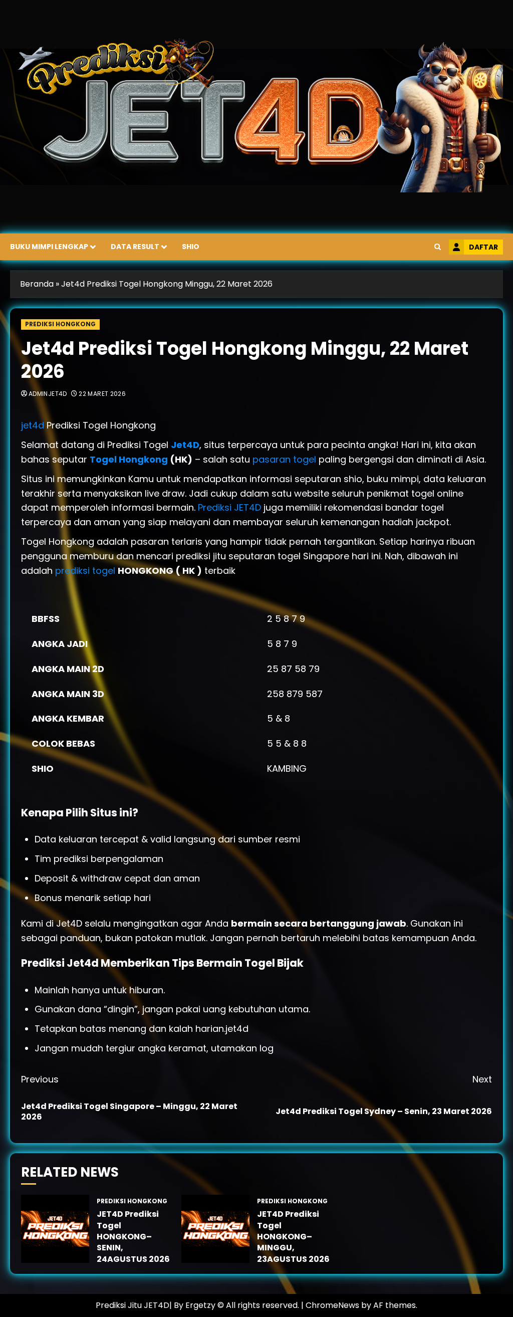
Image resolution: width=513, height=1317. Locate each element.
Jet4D (185, 444)
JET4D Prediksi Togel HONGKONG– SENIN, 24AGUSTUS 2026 (133, 1236)
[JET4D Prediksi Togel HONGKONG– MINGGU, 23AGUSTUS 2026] (215, 1229)
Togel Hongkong (129, 459)
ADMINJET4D (48, 394)
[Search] (437, 247)
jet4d (34, 425)
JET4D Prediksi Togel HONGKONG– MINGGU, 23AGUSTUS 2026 (293, 1236)
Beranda (37, 284)
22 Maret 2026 (102, 394)
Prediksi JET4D (231, 507)
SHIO (190, 247)
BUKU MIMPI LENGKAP (49, 247)
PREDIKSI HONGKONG (60, 324)
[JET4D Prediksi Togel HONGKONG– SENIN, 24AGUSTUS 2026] (55, 1229)
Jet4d (84, 963)
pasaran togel (284, 459)
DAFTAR (483, 247)
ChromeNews (332, 1305)
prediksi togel (85, 570)
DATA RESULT (135, 247)
